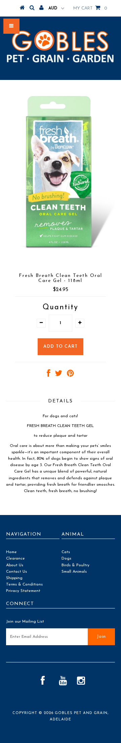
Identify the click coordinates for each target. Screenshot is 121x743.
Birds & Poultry (75, 565)
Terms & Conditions (24, 584)
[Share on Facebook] (48, 375)
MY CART (90, 8)
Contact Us (16, 572)
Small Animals (74, 572)
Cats (66, 552)
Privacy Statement (23, 591)
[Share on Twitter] (58, 375)
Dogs (66, 558)
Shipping (14, 578)
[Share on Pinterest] (70, 375)
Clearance (15, 558)
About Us (14, 565)
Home (11, 552)
